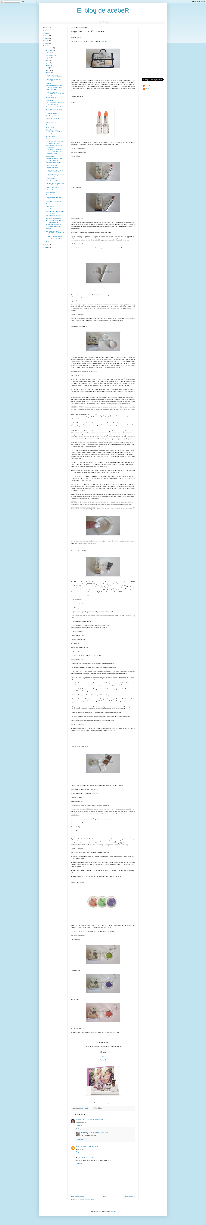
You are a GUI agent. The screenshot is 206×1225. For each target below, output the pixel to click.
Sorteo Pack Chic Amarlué (53, 201)
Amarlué (48, 204)
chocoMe (49, 209)
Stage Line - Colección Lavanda (52, 119)
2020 (46, 30)
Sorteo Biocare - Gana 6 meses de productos (55, 212)
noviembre (49, 50)
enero (48, 241)
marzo (48, 70)
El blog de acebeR (103, 10)
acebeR (83, 1133)
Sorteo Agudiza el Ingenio (53, 162)
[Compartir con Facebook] (99, 1108)
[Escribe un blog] (95, 1108)
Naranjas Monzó (51, 178)
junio (48, 63)
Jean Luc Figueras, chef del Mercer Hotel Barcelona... (54, 237)
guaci (77, 1146)
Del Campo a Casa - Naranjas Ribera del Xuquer (55, 103)
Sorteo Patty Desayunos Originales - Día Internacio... (55, 130)
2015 (46, 43)
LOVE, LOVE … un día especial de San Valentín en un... (55, 232)
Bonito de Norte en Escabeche (55, 107)
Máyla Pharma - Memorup (53, 181)
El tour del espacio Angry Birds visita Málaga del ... (55, 175)
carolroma (79, 1120)
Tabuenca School (51, 98)
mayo (48, 65)
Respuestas (81, 1129)
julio (47, 60)
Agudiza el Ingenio (51, 165)
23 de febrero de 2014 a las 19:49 (93, 1120)
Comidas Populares (52, 167)
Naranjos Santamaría (52, 187)
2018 (46, 35)
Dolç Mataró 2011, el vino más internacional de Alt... (55, 142)
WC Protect (49, 190)
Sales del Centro (51, 90)
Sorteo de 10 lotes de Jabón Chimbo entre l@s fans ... (54, 86)
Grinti (47, 125)
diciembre (49, 48)
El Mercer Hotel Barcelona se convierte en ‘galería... (54, 171)
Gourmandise (50, 156)
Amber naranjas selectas (53, 215)
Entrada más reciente (77, 1196)
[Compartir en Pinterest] (101, 1108)
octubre (48, 53)
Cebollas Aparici (51, 116)
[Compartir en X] (97, 1108)
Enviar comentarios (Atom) (87, 1200)
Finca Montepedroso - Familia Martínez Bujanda (55, 221)
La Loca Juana (50, 134)
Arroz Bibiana (50, 195)
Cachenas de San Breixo (53, 218)
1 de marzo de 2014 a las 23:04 (89, 1146)
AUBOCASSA (50, 127)
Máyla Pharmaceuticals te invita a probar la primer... (54, 225)
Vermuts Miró (50, 206)
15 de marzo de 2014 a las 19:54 (91, 1158)
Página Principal (103, 22)
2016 (46, 40)
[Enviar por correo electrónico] (93, 1108)
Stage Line (104, 41)
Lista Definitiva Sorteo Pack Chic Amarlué (54, 198)
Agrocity (48, 83)
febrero (48, 73)
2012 (46, 247)
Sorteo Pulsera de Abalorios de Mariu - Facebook (55, 159)
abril (47, 68)
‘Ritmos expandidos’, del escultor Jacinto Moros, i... (54, 75)
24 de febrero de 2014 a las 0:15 (98, 1133)
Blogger (113, 1211)
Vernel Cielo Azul (51, 122)
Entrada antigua (130, 1196)
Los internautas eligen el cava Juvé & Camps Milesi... (55, 184)
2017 (46, 38)
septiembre (49, 55)
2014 (46, 45)
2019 (46, 33)
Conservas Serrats (51, 113)
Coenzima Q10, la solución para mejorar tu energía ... (54, 150)
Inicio (104, 1196)
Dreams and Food (51, 153)
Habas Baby (49, 100)
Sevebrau (49, 228)
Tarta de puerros (51, 136)
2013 (46, 244)
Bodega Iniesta (50, 192)
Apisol (48, 139)
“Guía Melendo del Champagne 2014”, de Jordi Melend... (55, 93)
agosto (48, 58)
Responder (79, 1125)
